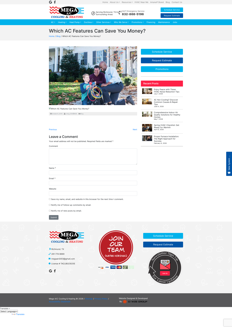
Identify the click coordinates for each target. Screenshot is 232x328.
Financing (151, 22)
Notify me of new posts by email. (66, 211)
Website (52, 189)
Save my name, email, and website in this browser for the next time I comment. (87, 199)
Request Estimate (172, 15)
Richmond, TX (57, 249)
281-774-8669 (57, 254)
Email (51, 178)
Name (51, 168)
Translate (20, 314)
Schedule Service (172, 10)
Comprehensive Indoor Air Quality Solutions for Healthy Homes (167, 115)
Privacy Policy (101, 298)
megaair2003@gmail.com (63, 259)
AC (52, 22)
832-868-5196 (133, 14)
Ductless (88, 22)
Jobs (175, 22)
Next (135, 129)
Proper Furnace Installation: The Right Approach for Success (166, 139)
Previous (53, 129)
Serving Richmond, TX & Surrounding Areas (107, 13)
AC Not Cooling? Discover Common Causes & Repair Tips (166, 103)
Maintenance (164, 22)
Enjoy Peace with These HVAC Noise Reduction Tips (166, 91)
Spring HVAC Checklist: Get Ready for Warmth (166, 127)
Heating (61, 22)
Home (51, 36)
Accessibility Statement (59, 301)
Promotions (137, 22)
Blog (58, 36)
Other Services (103, 22)
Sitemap (89, 298)
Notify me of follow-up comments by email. (71, 205)
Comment (53, 146)
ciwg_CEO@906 (71, 114)
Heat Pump (74, 22)
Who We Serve (120, 22)
